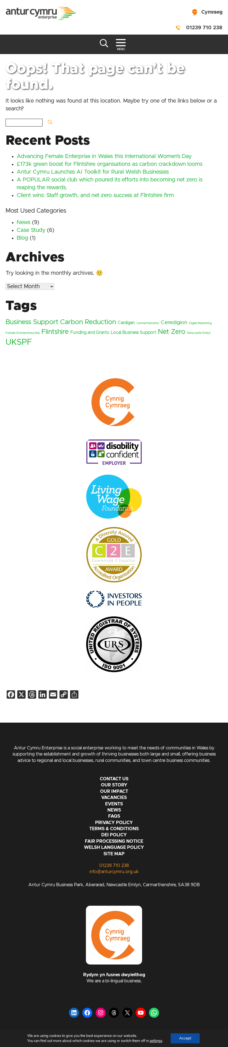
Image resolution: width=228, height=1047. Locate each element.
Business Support (32, 322)
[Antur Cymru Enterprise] (41, 14)
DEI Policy (114, 835)
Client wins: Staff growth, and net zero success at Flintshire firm (95, 195)
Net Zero (171, 332)
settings (156, 1040)
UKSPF (19, 342)
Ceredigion (174, 322)
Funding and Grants (89, 332)
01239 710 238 (204, 27)
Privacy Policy (114, 822)
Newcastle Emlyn (199, 333)
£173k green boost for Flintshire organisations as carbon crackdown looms (109, 164)
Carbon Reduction (88, 322)
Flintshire (55, 332)
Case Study (31, 230)
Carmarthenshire (148, 323)
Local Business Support (133, 332)
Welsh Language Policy (114, 847)
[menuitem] (205, 11)
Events (114, 804)
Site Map (114, 854)
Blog (22, 238)
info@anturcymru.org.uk (114, 871)
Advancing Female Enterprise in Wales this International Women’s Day (104, 156)
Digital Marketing (200, 323)
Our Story (114, 785)
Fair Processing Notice (114, 841)
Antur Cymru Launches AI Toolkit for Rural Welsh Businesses (93, 172)
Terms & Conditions (114, 829)
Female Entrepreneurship (23, 333)
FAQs (114, 816)
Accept (185, 1038)
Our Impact (114, 791)
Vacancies (114, 797)
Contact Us (114, 779)
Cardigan (126, 322)
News (23, 222)
